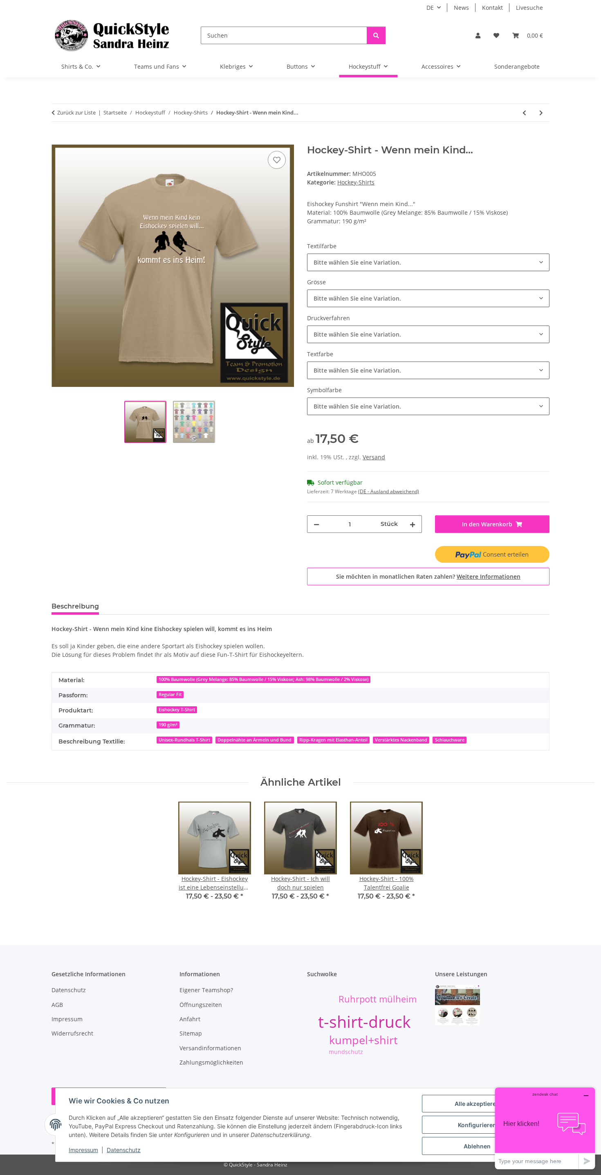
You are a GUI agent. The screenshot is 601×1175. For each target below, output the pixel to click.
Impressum (83, 1149)
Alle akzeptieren (477, 1103)
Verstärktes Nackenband (401, 740)
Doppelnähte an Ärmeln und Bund (255, 740)
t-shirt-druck (364, 1021)
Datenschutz (124, 1149)
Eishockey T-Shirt (177, 709)
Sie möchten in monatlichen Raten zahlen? (428, 576)
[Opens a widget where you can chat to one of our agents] (545, 1128)
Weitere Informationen (488, 576)
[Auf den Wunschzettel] (277, 160)
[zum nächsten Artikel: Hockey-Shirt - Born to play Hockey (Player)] (541, 112)
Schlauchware (449, 740)
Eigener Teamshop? (206, 990)
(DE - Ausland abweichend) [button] (388, 491)
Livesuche (529, 7)
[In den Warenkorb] (58, 139)
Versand (374, 457)
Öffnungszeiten (200, 1005)
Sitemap (190, 1033)
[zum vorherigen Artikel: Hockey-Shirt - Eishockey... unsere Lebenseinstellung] (524, 112)
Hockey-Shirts (356, 182)
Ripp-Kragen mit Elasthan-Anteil (333, 740)
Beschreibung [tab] (75, 606)
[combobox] (428, 262)
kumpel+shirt (363, 1040)
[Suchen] (376, 35)
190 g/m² (168, 725)
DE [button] (430, 7)
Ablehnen (477, 1146)
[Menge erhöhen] (413, 524)
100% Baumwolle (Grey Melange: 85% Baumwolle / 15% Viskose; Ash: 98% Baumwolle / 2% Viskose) (263, 679)
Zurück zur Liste (76, 112)
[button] (478, 35)
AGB (57, 1005)
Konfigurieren (477, 1124)
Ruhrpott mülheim (378, 999)
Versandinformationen (210, 1048)
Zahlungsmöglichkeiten (211, 1062)
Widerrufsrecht (72, 1033)
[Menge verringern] (316, 524)
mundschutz (346, 1052)
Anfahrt (189, 1019)
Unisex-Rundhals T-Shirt (184, 740)
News (461, 7)
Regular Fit (170, 694)
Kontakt (492, 7)
